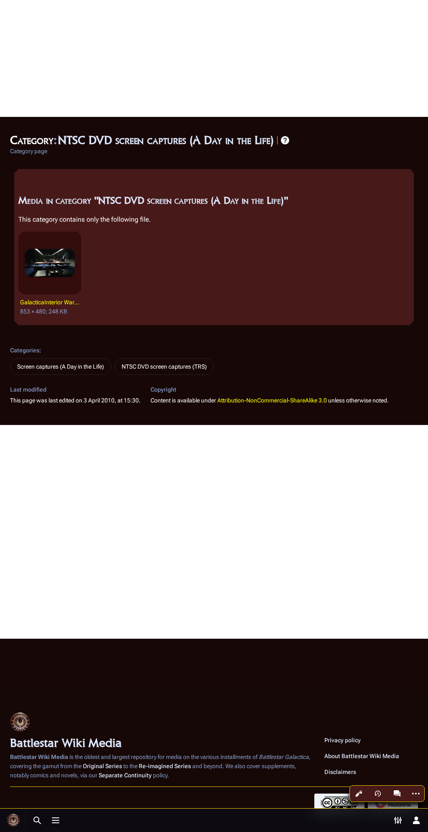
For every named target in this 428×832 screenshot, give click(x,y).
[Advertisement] (214, 58)
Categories (24, 350)
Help (285, 140)
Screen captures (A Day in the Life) (60, 366)
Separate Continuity (125, 775)
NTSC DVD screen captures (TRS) (164, 366)
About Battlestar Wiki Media (361, 756)
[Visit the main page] (13, 820)
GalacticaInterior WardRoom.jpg (51, 302)
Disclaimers (340, 772)
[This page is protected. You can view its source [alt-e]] (358, 793)
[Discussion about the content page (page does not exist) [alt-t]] (397, 793)
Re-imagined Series (165, 766)
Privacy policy (342, 740)
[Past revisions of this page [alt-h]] (378, 793)
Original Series (102, 766)
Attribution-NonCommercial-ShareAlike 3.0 (272, 400)
